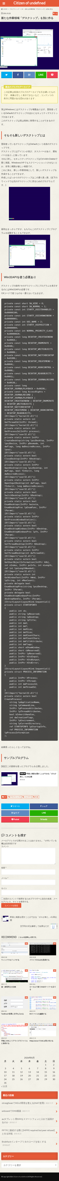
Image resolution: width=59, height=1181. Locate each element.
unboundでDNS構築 (16, 1111)
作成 (36, 797)
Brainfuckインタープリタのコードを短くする (24, 1143)
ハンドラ (27, 797)
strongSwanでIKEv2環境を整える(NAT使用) (27, 1103)
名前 (3, 868)
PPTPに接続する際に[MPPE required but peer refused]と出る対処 (28, 1132)
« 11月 (4, 1086)
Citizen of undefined (29, 3)
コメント (5, 846)
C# (5, 797)
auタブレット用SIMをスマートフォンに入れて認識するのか (28, 1121)
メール (4, 878)
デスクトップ (15, 797)
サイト (4, 888)
